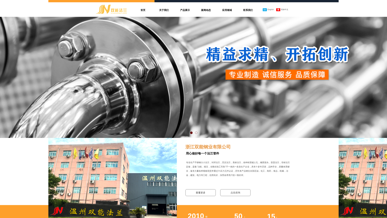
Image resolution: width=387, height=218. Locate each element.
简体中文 (284, 9)
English (271, 9)
